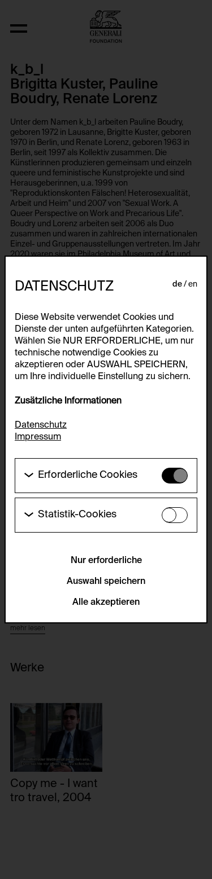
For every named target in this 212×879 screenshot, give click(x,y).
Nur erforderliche (106, 560)
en (192, 284)
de (177, 284)
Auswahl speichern (106, 581)
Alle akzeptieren (106, 602)
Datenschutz (41, 425)
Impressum (38, 437)
